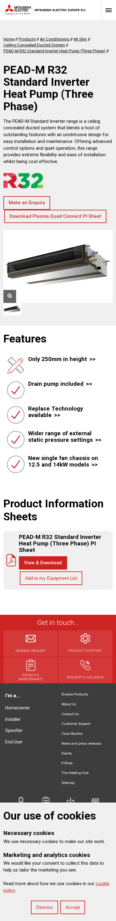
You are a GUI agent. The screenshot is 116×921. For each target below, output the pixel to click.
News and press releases (81, 744)
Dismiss (44, 907)
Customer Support (76, 724)
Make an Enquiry (27, 202)
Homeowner (17, 707)
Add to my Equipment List (51, 578)
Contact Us (70, 714)
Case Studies (72, 734)
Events (67, 753)
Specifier (14, 730)
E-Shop (67, 763)
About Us (69, 704)
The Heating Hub (75, 773)
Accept (73, 907)
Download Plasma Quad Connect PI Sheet (55, 216)
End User (14, 741)
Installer (13, 719)
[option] (58, 266)
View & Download (43, 563)
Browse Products (75, 694)
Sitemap (68, 783)
